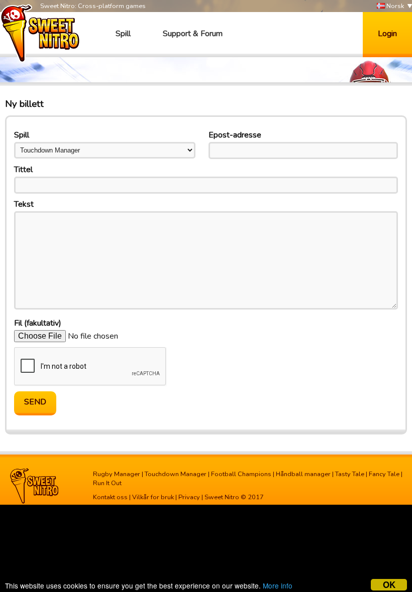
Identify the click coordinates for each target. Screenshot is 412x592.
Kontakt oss (110, 497)
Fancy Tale (384, 474)
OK (389, 584)
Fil (37, 323)
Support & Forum (193, 33)
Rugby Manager (116, 474)
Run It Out (107, 483)
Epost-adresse (235, 134)
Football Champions (241, 474)
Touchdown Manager (176, 474)
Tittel (23, 169)
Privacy (189, 497)
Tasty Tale (349, 474)
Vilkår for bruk (153, 497)
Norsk (394, 6)
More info (277, 585)
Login (387, 33)
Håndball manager (303, 474)
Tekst (24, 204)
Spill (123, 33)
